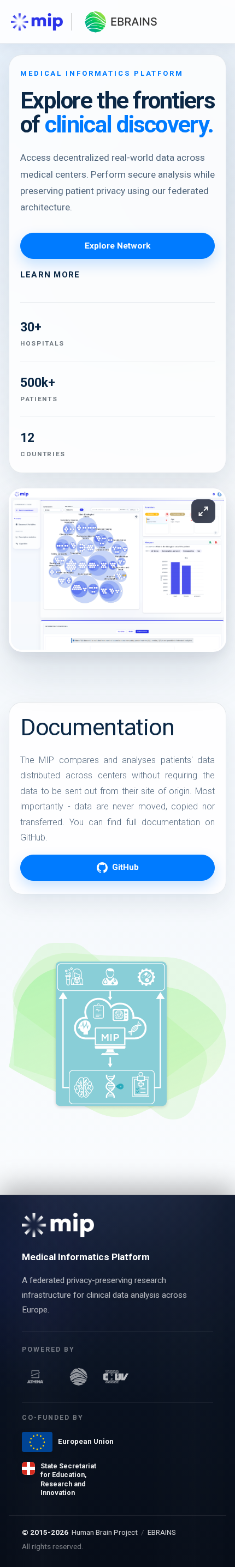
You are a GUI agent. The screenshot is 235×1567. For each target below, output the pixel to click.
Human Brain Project (105, 1532)
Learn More (50, 275)
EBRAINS (162, 1532)
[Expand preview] (203, 511)
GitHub (125, 867)
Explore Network (117, 246)
